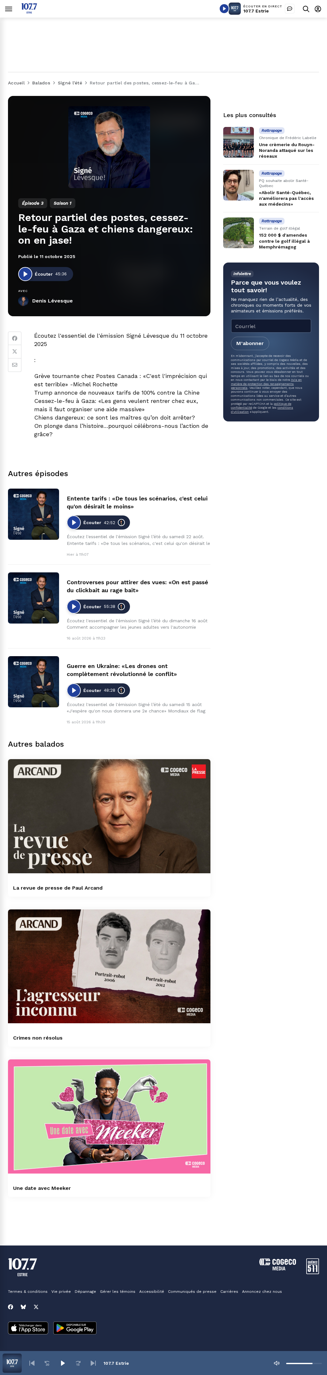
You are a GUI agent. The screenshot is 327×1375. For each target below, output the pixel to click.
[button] (32, 1363)
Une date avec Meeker (42, 1188)
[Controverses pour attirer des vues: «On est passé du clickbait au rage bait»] (33, 598)
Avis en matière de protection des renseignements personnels (266, 383)
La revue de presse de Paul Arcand (58, 888)
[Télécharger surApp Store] (28, 1329)
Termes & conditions (28, 1291)
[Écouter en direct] (224, 9)
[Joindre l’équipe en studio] (289, 8)
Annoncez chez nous (262, 1291)
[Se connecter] (318, 9)
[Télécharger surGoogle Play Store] (74, 1329)
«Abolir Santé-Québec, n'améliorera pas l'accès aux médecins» (286, 198)
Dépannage (85, 1291)
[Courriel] (14, 365)
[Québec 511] (312, 1272)
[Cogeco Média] (277, 1269)
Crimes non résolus (38, 1038)
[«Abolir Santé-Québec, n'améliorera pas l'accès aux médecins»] (238, 185)
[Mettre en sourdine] (276, 1363)
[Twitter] (14, 351)
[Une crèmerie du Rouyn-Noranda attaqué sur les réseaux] (238, 142)
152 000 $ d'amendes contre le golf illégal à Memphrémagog (284, 240)
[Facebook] (14, 338)
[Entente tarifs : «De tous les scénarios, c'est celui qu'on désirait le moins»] (33, 514)
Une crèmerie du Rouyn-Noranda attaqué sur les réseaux (287, 150)
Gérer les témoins (117, 1291)
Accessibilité (151, 1291)
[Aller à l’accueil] (29, 12)
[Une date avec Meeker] (109, 1116)
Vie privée (61, 1291)
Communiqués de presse (192, 1291)
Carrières (229, 1291)
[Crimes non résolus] (109, 966)
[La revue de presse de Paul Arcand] (109, 816)
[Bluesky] (23, 1306)
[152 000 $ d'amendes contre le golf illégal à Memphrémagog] (238, 232)
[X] (36, 1306)
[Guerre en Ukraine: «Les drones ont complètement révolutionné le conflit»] (33, 681)
